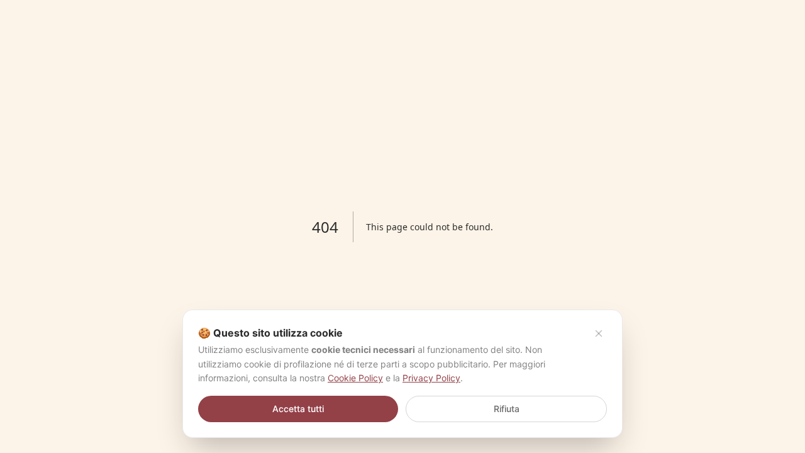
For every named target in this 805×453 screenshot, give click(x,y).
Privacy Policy (431, 377)
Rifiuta (506, 408)
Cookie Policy (355, 377)
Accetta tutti (298, 408)
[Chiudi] (599, 333)
